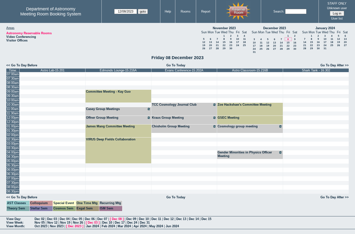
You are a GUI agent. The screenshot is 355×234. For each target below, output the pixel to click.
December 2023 (274, 28)
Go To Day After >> (334, 65)
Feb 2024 (108, 226)
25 (244, 45)
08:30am (13, 87)
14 (217, 42)
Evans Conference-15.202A (184, 70)
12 (203, 42)
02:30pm (13, 139)
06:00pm (13, 170)
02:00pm (13, 135)
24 (237, 45)
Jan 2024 (92, 226)
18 (244, 42)
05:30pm (13, 165)
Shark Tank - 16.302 (316, 70)
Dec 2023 (74, 226)
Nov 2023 (57, 226)
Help (168, 11)
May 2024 (156, 226)
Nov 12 (52, 222)
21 (217, 45)
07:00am (13, 74)
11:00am (13, 109)
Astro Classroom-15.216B (250, 70)
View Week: (14, 222)
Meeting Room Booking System (50, 14)
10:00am (13, 100)
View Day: (13, 219)
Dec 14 (194, 219)
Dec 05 (77, 219)
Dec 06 (90, 219)
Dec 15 (206, 219)
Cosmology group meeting (238, 126)
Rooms (186, 11)
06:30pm (13, 174)
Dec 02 (39, 219)
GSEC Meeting (228, 117)
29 (224, 48)
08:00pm (13, 187)
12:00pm (13, 117)
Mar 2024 (124, 226)
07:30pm (13, 183)
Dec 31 (145, 222)
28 (217, 48)
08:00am (13, 83)
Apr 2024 (140, 226)
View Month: (15, 226)
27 (210, 48)
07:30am (13, 78)
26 (203, 48)
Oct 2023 (41, 226)
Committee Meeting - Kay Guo (108, 91)
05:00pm (13, 161)
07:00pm (13, 178)
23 (230, 45)
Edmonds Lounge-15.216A (118, 70)
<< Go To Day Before (21, 65)
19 (203, 45)
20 (210, 45)
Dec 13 (181, 219)
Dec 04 (65, 219)
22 (224, 45)
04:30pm (13, 156)
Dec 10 (144, 219)
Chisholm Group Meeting (171, 126)
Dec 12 (169, 219)
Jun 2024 (172, 226)
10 (237, 39)
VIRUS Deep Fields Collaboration (110, 139)
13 (210, 42)
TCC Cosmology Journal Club (174, 104)
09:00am (13, 91)
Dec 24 (132, 222)
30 (230, 48)
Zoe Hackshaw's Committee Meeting (244, 104)
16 (230, 42)
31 (254, 52)
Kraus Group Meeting (168, 117)
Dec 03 (52, 219)
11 (244, 39)
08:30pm (13, 191)
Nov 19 (65, 222)
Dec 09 (131, 219)
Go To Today (175, 65)
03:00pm (13, 143)
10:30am (13, 104)
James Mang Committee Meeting (110, 126)
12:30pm (13, 122)
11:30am (13, 113)
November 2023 (224, 28)
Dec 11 (156, 219)
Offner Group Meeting (102, 117)
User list (337, 18)
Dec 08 (117, 219)
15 (224, 42)
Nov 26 (78, 222)
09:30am (13, 96)
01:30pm (13, 130)
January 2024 (325, 28)
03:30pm (13, 148)
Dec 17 (120, 222)
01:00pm (13, 126)
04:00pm (13, 152)
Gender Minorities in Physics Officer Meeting (245, 154)
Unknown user (337, 8)
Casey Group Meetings (103, 109)
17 (237, 42)
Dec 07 (102, 219)
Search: (278, 11)
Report (205, 11)
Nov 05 (40, 222)
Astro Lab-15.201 (52, 70)
